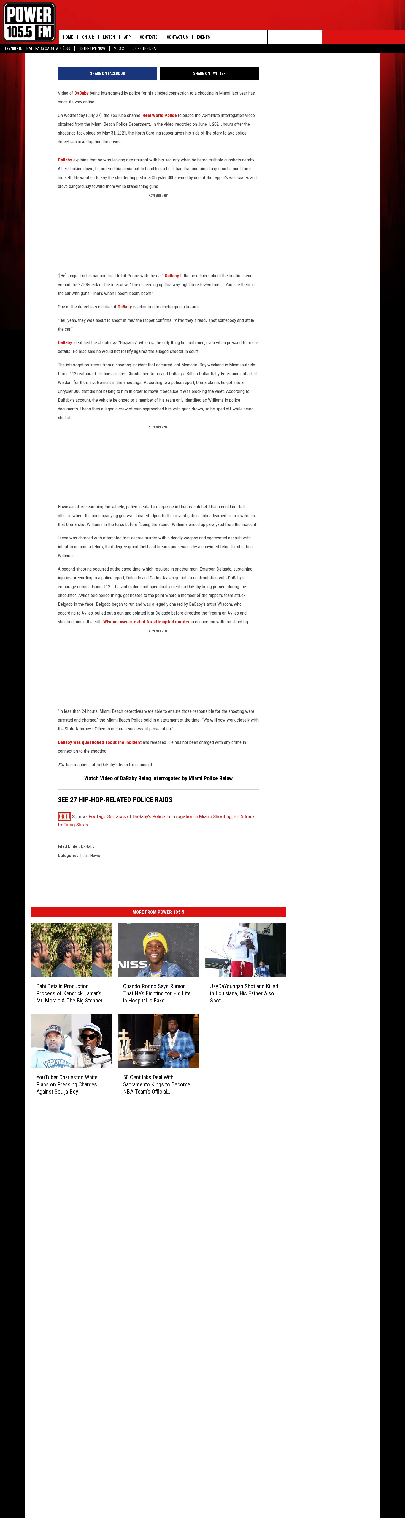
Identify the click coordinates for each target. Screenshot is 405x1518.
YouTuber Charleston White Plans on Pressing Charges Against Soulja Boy (67, 1084)
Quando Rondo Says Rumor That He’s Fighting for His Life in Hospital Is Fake (157, 993)
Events (203, 37)
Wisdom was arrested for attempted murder (146, 621)
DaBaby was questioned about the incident (100, 742)
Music (119, 48)
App (127, 37)
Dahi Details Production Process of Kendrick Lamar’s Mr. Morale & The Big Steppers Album (70, 993)
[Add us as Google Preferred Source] (288, 37)
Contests (149, 37)
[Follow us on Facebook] (302, 37)
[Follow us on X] (315, 37)
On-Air (88, 37)
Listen (109, 37)
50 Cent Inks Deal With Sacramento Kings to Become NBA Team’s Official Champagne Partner (156, 1084)
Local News (90, 855)
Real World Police (159, 115)
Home (68, 37)
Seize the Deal (145, 48)
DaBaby (81, 93)
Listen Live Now (92, 48)
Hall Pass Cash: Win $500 (48, 48)
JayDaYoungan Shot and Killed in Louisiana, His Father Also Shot (244, 993)
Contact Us (177, 37)
